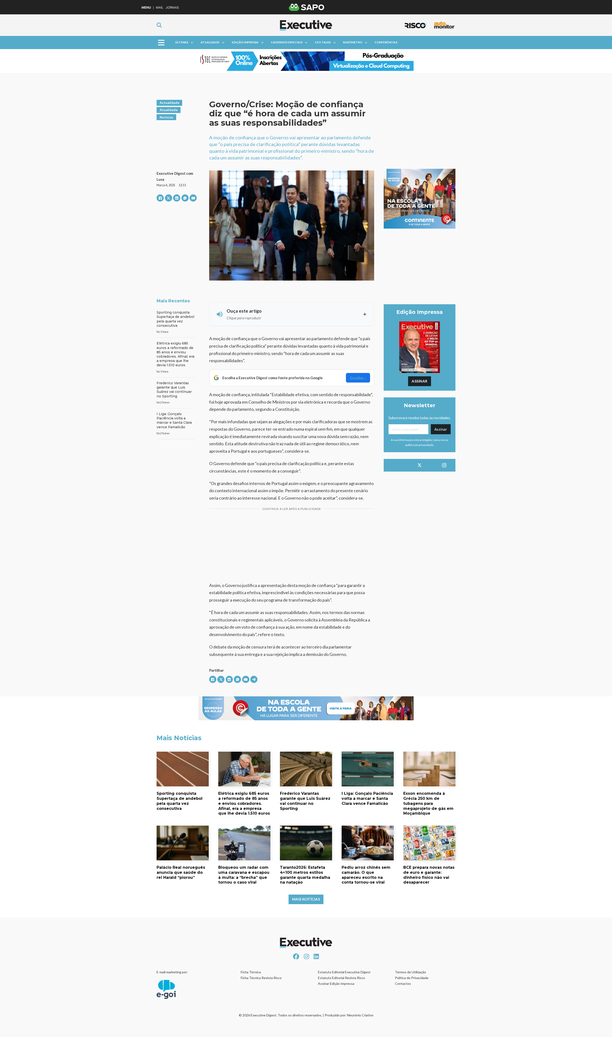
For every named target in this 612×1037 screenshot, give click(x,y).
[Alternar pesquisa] (159, 25)
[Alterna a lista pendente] (192, 42)
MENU (146, 7)
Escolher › (358, 378)
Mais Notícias (306, 899)
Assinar (419, 381)
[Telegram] (253, 679)
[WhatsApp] (185, 198)
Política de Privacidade (411, 978)
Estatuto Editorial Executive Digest (344, 972)
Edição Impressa (245, 42)
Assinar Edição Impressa (336, 983)
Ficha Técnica (251, 972)
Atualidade (210, 42)
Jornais (172, 7)
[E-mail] (193, 198)
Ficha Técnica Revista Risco (261, 978)
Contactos (403, 983)
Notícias (166, 117)
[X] (168, 198)
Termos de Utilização (410, 972)
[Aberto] (161, 42)
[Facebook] (160, 198)
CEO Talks (323, 42)
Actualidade (169, 103)
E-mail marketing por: (172, 972)
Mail (159, 7)
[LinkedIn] (176, 198)
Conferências (386, 42)
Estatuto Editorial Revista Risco (341, 978)
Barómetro (352, 42)
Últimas (181, 42)
